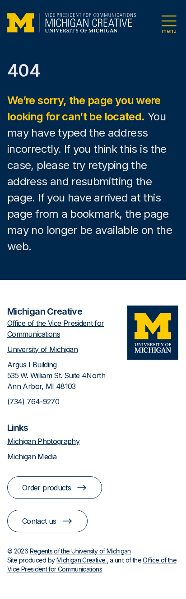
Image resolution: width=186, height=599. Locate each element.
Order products (46, 487)
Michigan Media (31, 456)
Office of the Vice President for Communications (55, 328)
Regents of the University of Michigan (80, 551)
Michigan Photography (43, 441)
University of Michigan (42, 349)
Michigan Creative (81, 560)
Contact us (39, 521)
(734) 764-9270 (33, 401)
